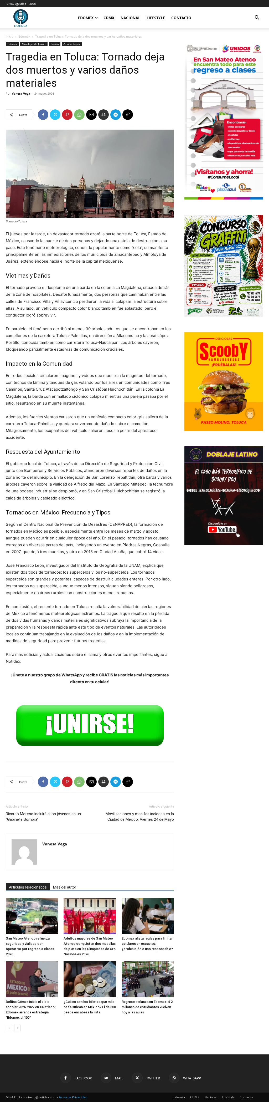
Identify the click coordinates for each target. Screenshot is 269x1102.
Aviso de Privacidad (73, 1097)
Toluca (54, 44)
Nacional (130, 17)
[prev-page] (9, 1028)
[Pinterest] (67, 114)
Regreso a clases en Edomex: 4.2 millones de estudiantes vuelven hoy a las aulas (147, 1007)
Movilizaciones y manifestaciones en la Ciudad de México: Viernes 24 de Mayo (140, 817)
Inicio (9, 36)
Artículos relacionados (28, 887)
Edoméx (86, 17)
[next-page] (17, 1028)
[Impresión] (103, 114)
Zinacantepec (71, 44)
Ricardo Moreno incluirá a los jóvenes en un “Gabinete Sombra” (43, 817)
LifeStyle (156, 17)
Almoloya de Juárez (34, 44)
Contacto (181, 17)
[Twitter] (55, 114)
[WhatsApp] (79, 114)
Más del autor (64, 887)
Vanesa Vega (21, 93)
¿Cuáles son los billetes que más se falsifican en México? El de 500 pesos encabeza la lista (90, 1007)
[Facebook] (43, 114)
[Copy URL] (127, 114)
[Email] (91, 114)
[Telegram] (115, 114)
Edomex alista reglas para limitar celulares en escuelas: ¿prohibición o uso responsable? (147, 943)
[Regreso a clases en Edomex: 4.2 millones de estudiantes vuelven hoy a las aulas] (148, 979)
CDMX (109, 17)
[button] (257, 18)
